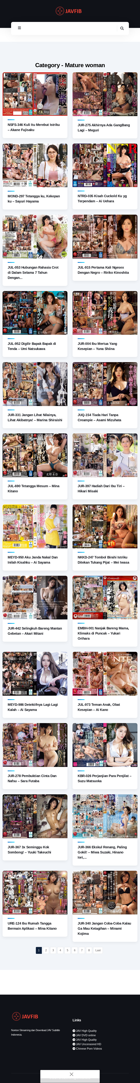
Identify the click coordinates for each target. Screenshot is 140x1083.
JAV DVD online (85, 1035)
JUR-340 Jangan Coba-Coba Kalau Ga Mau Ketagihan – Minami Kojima (104, 928)
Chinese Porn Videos (88, 1048)
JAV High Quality (86, 1030)
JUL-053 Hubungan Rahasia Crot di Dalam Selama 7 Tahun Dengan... (33, 273)
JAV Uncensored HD (88, 1044)
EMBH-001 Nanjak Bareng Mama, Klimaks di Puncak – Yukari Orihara (103, 633)
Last (98, 950)
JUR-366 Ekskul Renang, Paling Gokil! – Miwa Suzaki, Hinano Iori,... (102, 852)
